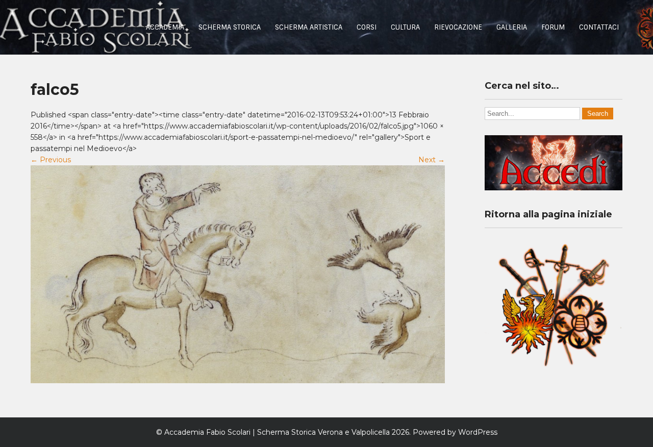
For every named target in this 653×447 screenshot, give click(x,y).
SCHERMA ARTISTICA (308, 27)
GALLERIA (511, 27)
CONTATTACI (599, 27)
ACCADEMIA (165, 27)
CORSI (366, 27)
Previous (51, 159)
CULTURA (405, 27)
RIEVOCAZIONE (458, 27)
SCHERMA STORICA (229, 27)
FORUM (553, 27)
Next (431, 159)
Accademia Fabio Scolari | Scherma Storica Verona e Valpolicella (277, 432)
